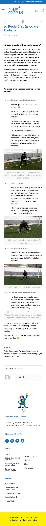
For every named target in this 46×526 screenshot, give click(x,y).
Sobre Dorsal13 (30, 456)
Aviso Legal (10, 484)
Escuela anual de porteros (12, 459)
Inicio (7, 454)
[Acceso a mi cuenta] (43, 10)
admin (21, 377)
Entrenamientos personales (12, 464)
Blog (26, 464)
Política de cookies (13, 493)
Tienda (27, 460)
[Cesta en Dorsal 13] (36, 10)
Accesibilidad (11, 497)
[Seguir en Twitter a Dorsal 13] (17, 441)
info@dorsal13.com (33, 425)
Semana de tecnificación (10, 470)
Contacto (28, 468)
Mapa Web (9, 501)
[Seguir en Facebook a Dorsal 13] (7, 441)
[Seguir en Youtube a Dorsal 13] (22, 441)
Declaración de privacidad (11, 489)
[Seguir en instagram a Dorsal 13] (12, 441)
